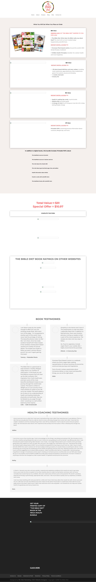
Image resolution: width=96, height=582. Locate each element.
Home (32, 15)
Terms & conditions (56, 576)
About (37, 15)
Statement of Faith (28, 576)
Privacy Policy (45, 576)
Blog (48, 15)
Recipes (43, 15)
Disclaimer (37, 576)
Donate (19, 576)
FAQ (53, 15)
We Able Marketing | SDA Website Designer (32, 580)
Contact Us (58, 15)
